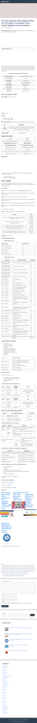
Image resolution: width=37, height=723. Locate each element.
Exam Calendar (5, 685)
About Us (9, 719)
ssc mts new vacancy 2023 (13, 571)
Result (3, 704)
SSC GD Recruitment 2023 (23, 569)
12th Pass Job (5, 667)
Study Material (5, 708)
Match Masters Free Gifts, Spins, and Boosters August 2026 (18, 496)
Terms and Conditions (25, 719)
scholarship (4, 707)
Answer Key (4, 674)
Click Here (12, 482)
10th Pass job (5, 666)
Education (4, 680)
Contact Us (14, 719)
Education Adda (5, 682)
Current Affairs (5, 677)
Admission (4, 669)
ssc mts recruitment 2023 (23, 571)
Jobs (3, 563)
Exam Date (4, 687)
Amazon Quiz (5, 672)
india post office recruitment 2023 (15, 566)
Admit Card (4, 671)
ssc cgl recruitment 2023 (27, 568)
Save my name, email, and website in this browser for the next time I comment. (17, 603)
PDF (3, 699)
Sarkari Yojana (5, 705)
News (3, 694)
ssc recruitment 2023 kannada (23, 572)
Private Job (4, 702)
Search (3, 613)
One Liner (4, 695)
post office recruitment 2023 (27, 566)
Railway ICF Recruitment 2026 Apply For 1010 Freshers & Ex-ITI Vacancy (6, 527)
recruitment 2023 (19, 568)
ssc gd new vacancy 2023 (13, 569)
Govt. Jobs (4, 689)
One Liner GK (4, 697)
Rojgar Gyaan (5, 1)
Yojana (3, 713)
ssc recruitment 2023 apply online (10, 572)
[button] (30, 1)
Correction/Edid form (6, 676)
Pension (3, 700)
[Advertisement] (18, 11)
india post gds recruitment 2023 (17, 565)
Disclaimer (18, 719)
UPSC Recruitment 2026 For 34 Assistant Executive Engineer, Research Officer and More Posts (29, 500)
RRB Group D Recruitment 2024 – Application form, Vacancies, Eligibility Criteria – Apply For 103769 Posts (6, 500)
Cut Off (3, 679)
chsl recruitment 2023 (7, 565)
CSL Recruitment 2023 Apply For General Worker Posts (13, 575)
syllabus (4, 710)
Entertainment (5, 684)
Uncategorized (5, 712)
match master (5, 692)
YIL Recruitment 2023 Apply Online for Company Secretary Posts (15, 574)
